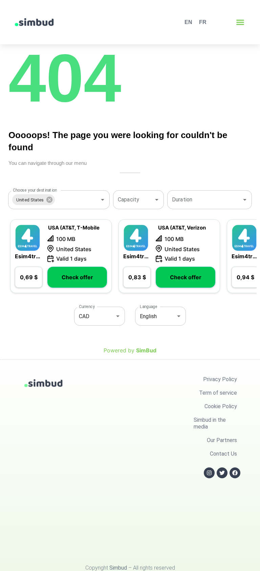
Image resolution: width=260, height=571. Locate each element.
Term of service (218, 393)
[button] (240, 22)
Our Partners (222, 440)
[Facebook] (235, 472)
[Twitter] (222, 472)
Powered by (130, 350)
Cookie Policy (220, 406)
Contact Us (223, 454)
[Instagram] (209, 472)
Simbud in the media (210, 423)
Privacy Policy (220, 379)
